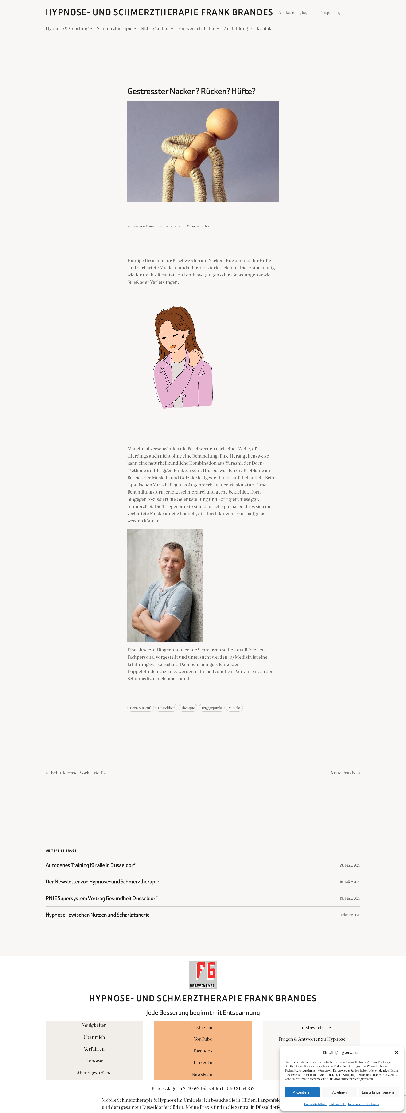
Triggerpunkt (211, 707)
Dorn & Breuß (141, 707)
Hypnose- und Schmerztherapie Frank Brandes (159, 12)
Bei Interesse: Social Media (78, 772)
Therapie (188, 707)
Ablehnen (339, 1092)
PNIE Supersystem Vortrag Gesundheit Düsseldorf (101, 898)
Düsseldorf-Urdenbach (279, 1106)
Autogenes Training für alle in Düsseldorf (90, 865)
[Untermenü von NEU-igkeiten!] (172, 28)
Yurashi (234, 707)
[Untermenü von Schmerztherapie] (134, 28)
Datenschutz (337, 1104)
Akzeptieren (302, 1092)
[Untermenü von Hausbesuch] (329, 1027)
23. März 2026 (350, 865)
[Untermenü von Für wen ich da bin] (218, 28)
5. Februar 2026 (348, 914)
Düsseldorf (166, 707)
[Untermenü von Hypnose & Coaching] (91, 28)
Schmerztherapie (172, 225)
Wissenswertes (198, 225)
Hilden (248, 1099)
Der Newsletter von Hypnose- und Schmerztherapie (102, 881)
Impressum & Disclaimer (363, 1104)
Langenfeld (269, 1099)
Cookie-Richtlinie (315, 1104)
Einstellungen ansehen (379, 1092)
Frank (150, 225)
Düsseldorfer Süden (162, 1106)
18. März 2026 (350, 881)
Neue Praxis (343, 772)
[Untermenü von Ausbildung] (250, 28)
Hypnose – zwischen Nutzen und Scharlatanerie (98, 914)
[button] (396, 1052)
